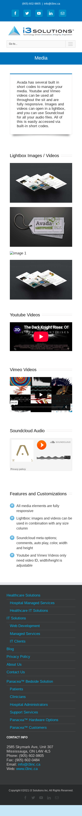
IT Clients (18, 641)
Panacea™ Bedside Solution (30, 682)
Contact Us (16, 672)
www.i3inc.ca (27, 769)
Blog (10, 649)
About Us (14, 664)
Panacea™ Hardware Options (34, 720)
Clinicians (18, 697)
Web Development (25, 626)
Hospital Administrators (29, 705)
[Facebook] (15, 13)
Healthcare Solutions (23, 595)
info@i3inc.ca (52, 3)
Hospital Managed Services (32, 603)
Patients (16, 689)
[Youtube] (39, 13)
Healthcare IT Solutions (29, 611)
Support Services (24, 712)
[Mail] (62, 13)
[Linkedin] (50, 13)
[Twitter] (27, 13)
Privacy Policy (18, 657)
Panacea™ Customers (28, 727)
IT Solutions (16, 618)
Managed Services (25, 634)
